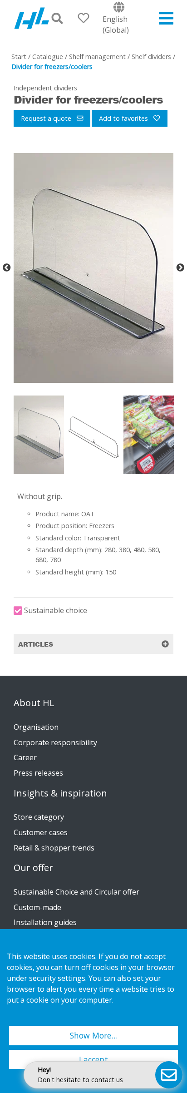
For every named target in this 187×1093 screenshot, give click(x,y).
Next (180, 267)
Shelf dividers (151, 56)
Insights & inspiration (60, 793)
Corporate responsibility (55, 742)
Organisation (36, 727)
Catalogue (47, 56)
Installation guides (45, 922)
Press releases (38, 773)
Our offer (33, 867)
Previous (6, 267)
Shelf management (97, 56)
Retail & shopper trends (54, 848)
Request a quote (47, 118)
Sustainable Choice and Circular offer (76, 892)
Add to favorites (124, 118)
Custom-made (37, 907)
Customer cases (41, 832)
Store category (39, 817)
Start (18, 56)
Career (25, 757)
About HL (34, 702)
